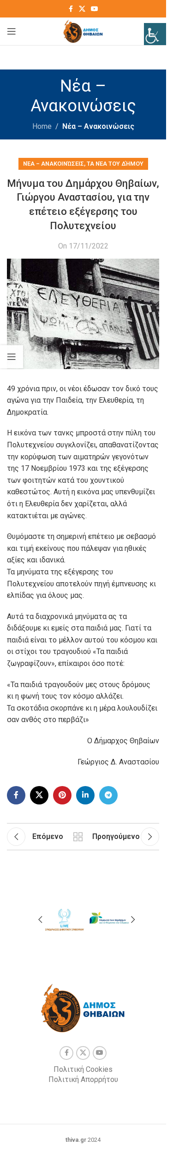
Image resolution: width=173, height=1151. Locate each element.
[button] (40, 919)
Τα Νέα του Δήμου (115, 163)
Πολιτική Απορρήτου (83, 1079)
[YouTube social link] (94, 9)
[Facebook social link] (70, 9)
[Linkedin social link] (85, 795)
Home (42, 126)
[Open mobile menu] (11, 31)
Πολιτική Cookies (83, 1069)
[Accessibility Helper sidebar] (155, 34)
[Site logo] (83, 30)
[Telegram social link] (108, 795)
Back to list (77, 836)
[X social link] (82, 9)
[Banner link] (64, 918)
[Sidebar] (11, 356)
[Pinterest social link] (62, 795)
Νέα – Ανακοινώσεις (98, 126)
